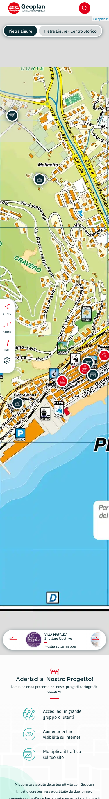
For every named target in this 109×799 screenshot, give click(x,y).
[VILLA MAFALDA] (39, 179)
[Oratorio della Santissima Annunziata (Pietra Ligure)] (62, 381)
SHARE (7, 313)
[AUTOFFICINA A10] (12, 115)
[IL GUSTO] (17, 403)
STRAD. (7, 331)
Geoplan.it (100, 18)
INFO (7, 349)
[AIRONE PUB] (93, 374)
